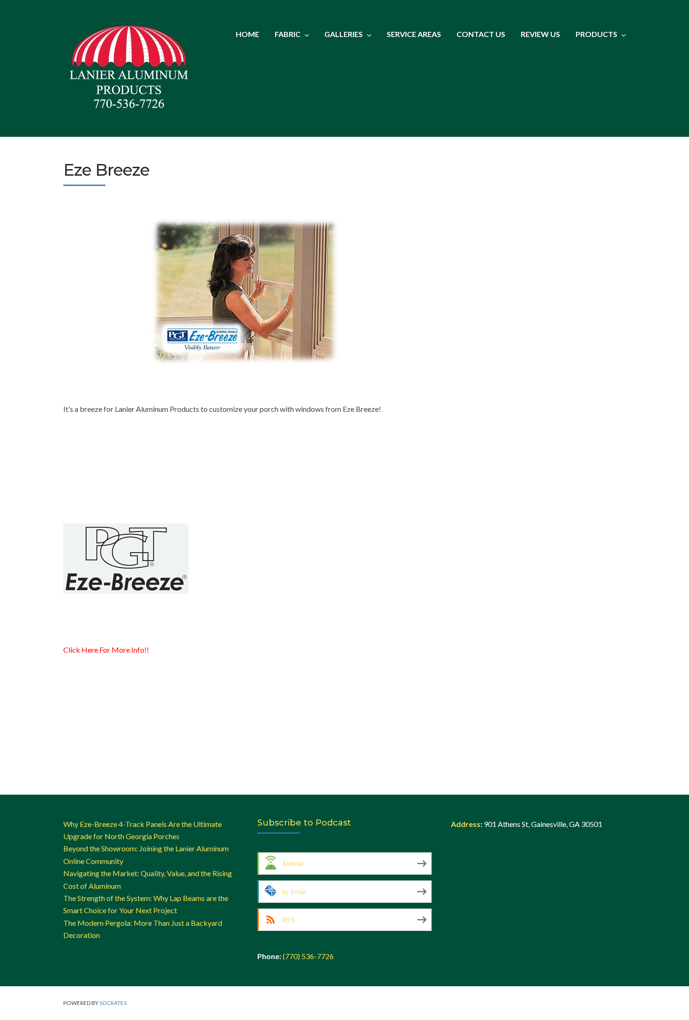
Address (465, 823)
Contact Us (481, 34)
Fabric (287, 34)
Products (596, 34)
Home (247, 34)
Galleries (343, 34)
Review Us (540, 34)
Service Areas (414, 34)
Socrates (113, 1002)
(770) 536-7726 (308, 956)
